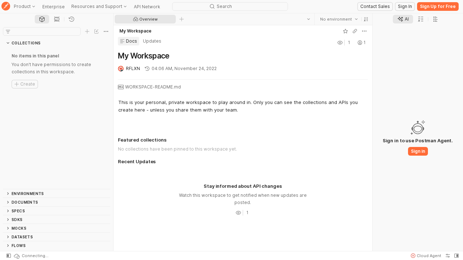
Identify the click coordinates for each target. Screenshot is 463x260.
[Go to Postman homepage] (5, 7)
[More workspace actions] (364, 31)
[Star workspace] (345, 31)
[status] (30, 255)
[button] (366, 19)
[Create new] (87, 31)
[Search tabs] (308, 19)
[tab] (42, 19)
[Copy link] (354, 31)
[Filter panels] (8, 31)
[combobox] (339, 19)
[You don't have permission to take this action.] (181, 19)
